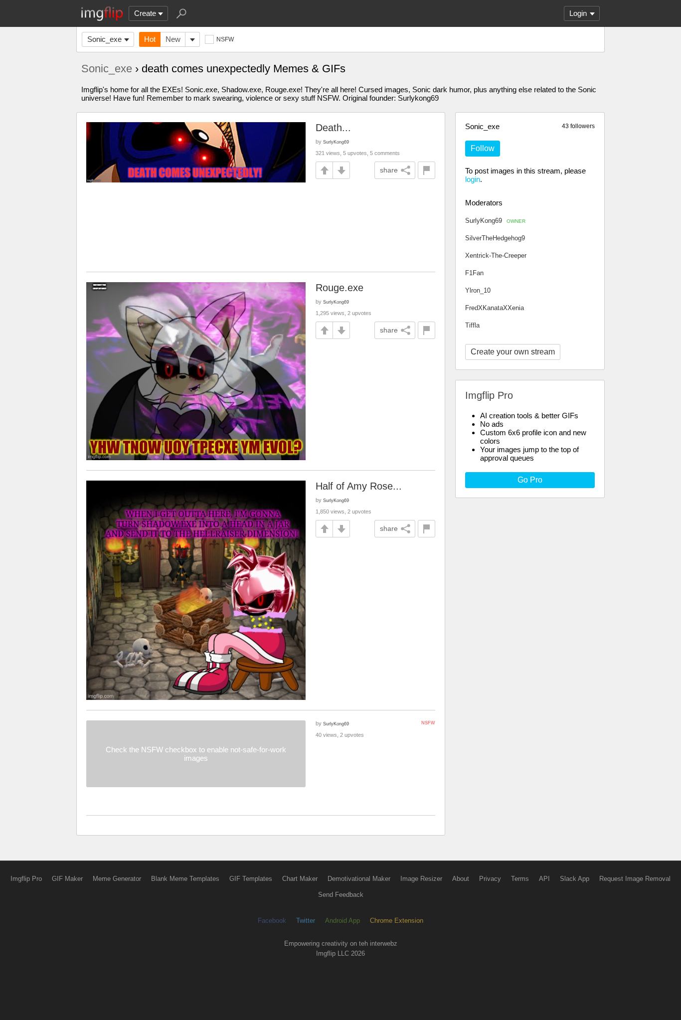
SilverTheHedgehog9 (495, 238)
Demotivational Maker (359, 878)
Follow (483, 148)
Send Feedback (340, 894)
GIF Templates (250, 878)
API (544, 878)
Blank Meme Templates (185, 878)
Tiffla (472, 325)
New (173, 39)
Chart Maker (300, 878)
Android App (342, 920)
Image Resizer (421, 878)
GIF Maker (67, 878)
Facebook (272, 920)
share (389, 170)
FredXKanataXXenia (494, 308)
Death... (333, 127)
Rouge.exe (339, 287)
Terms (520, 878)
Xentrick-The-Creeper (495, 255)
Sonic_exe (104, 39)
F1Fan (474, 273)
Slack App (574, 878)
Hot (150, 39)
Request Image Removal (635, 878)
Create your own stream (513, 351)
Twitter (305, 920)
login (472, 179)
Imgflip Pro (26, 878)
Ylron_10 (478, 290)
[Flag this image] (426, 170)
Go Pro (529, 480)
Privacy (490, 878)
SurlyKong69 (495, 220)
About (460, 878)
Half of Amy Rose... (359, 486)
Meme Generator (117, 878)
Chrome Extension (396, 920)
